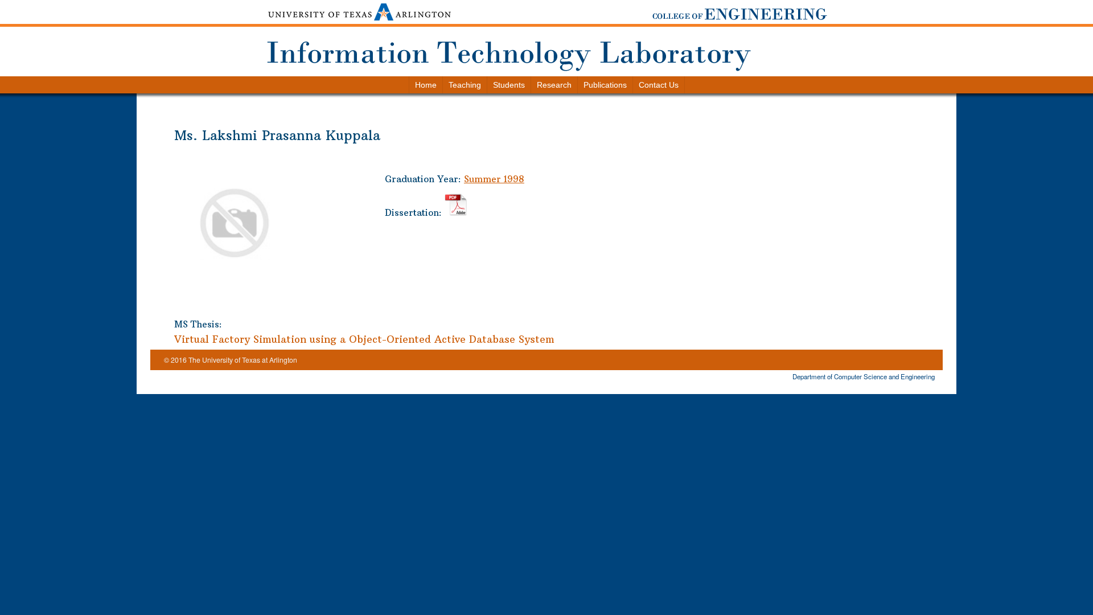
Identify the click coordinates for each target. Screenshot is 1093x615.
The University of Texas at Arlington (242, 359)
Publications (605, 84)
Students (509, 84)
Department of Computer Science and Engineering (863, 376)
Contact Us (659, 84)
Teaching (465, 84)
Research (554, 84)
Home (426, 84)
